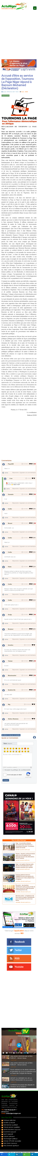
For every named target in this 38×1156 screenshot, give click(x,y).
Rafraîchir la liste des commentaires (12, 735)
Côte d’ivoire (5, 95)
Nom (8, 743)
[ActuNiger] (15, 6)
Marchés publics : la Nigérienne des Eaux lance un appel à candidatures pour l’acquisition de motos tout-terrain (25, 898)
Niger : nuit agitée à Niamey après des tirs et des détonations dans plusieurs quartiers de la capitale (24, 865)
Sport (5, 1134)
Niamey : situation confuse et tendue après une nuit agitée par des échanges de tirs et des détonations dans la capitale (25, 856)
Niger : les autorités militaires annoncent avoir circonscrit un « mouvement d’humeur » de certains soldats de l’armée (25, 845)
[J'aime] (30, 464)
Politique (6, 1120)
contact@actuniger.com (13, 1113)
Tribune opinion (8, 1127)
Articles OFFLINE (9, 1141)
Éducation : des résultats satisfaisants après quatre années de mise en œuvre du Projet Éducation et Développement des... (25, 887)
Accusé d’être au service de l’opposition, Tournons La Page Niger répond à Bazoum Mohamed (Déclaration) (17, 82)
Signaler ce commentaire (28, 472)
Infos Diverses (8, 1145)
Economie (6, 1132)
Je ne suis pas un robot (14, 774)
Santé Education (8, 1129)
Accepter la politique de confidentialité (17, 770)
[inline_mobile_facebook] (4, 1154)
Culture (5, 1136)
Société (6, 1122)
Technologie (7, 1138)
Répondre (15, 472)
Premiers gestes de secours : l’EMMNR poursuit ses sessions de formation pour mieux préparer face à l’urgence (25, 877)
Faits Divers (7, 1143)
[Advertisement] (19, 32)
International (7, 1125)
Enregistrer (5, 780)
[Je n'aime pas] (32, 464)
